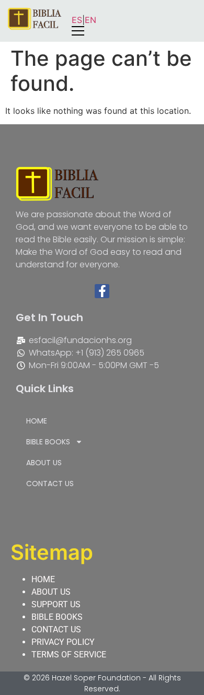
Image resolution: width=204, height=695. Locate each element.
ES (77, 20)
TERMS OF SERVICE (68, 654)
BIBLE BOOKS (48, 442)
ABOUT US (44, 462)
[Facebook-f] (102, 291)
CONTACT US (50, 483)
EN (90, 20)
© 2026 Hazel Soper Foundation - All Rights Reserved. (102, 683)
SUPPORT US (56, 604)
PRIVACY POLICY (63, 642)
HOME (36, 421)
